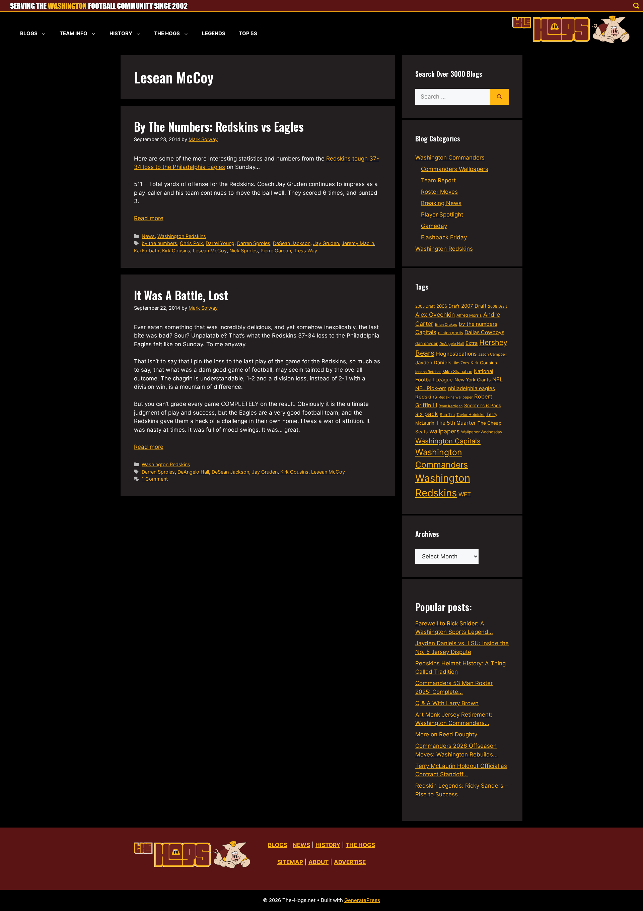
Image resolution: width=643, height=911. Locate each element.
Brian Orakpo (446, 324)
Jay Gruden (326, 243)
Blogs (29, 33)
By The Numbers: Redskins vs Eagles (219, 126)
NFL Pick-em (430, 388)
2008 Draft (497, 306)
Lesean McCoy (210, 250)
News (148, 236)
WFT (464, 494)
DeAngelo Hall (193, 472)
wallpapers (444, 431)
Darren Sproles (253, 243)
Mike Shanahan (457, 371)
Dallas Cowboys (484, 332)
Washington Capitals (448, 441)
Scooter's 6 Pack (482, 405)
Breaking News (441, 203)
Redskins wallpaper (456, 397)
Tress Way (305, 250)
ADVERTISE (350, 862)
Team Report (438, 180)
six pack (426, 413)
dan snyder (426, 343)
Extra (472, 343)
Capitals (425, 332)
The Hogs (167, 33)
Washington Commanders (450, 157)
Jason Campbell (492, 354)
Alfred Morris (469, 315)
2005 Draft (425, 306)
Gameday (434, 226)
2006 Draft (447, 306)
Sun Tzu (447, 414)
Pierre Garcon (276, 250)
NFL (497, 379)
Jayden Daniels (433, 362)
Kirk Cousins (176, 250)
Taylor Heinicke (470, 414)
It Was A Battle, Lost (181, 295)
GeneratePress (362, 900)
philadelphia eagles (471, 388)
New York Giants (472, 379)
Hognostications (456, 354)
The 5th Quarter (456, 423)
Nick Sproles (243, 250)
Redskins (426, 396)
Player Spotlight (442, 214)
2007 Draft (473, 306)
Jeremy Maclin (358, 243)
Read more (148, 218)
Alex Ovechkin (435, 314)
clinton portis (450, 332)
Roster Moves (439, 191)
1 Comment (155, 479)
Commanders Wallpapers (454, 169)
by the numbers (159, 243)
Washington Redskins (181, 236)
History (121, 33)
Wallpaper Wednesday (481, 431)
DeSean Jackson (291, 243)
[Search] (499, 97)
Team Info (73, 33)
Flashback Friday (444, 237)
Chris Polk (191, 243)
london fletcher (428, 372)
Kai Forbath (146, 250)
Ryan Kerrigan (450, 406)
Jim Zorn (461, 363)
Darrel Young (220, 243)
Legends (213, 33)
